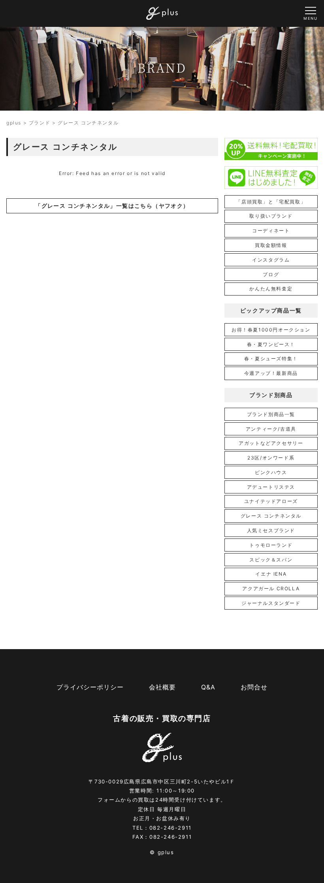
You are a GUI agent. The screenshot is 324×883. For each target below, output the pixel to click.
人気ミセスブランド (271, 530)
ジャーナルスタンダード (271, 603)
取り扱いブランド (270, 216)
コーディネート (271, 230)
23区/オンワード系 (270, 458)
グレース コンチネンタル (271, 516)
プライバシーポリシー (90, 687)
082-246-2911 (170, 828)
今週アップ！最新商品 (271, 373)
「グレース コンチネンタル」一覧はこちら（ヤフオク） (112, 205)
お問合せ (254, 687)
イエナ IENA (270, 574)
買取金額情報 (271, 245)
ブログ (271, 274)
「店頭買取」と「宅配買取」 (271, 202)
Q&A (208, 687)
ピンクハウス (271, 472)
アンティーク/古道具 (271, 429)
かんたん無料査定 (270, 289)
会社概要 (162, 687)
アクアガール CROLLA (271, 588)
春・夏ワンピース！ (271, 344)
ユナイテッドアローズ (271, 501)
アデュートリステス (271, 487)
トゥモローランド (270, 545)
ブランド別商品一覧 (271, 414)
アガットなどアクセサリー (271, 443)
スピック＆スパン (270, 560)
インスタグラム (271, 260)
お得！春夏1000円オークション (271, 330)
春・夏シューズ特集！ (271, 358)
